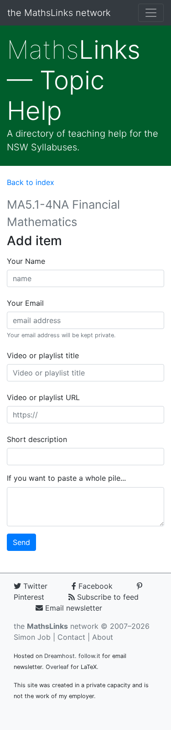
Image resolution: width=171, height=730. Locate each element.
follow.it (89, 656)
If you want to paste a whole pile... (66, 478)
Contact (71, 637)
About (102, 637)
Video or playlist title (43, 355)
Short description (37, 439)
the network (56, 626)
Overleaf (57, 666)
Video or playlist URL (43, 397)
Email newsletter (72, 607)
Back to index (30, 182)
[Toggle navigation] (151, 13)
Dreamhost (59, 656)
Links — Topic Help (73, 80)
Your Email (25, 303)
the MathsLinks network (59, 12)
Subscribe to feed (107, 596)
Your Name (26, 261)
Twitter (34, 586)
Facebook (94, 586)
